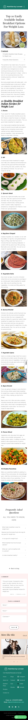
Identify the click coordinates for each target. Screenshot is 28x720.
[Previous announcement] (2, 2)
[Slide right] (17, 661)
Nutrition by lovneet (12, 713)
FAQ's (26, 363)
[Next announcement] (25, 2)
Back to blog (15, 568)
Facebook (22, 680)
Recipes (5, 689)
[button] (24, 6)
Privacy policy (21, 713)
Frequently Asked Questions (10, 59)
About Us (5, 680)
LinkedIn (21, 687)
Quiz (26, 370)
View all (25, 635)
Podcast (13, 680)
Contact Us (6, 692)
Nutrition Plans (5, 684)
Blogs (12, 676)
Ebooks (13, 687)
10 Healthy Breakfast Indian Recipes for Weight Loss (13, 55)
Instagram (22, 676)
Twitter (21, 683)
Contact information (10, 715)
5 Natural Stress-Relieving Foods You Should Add (13, 657)
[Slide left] (10, 661)
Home (4, 676)
